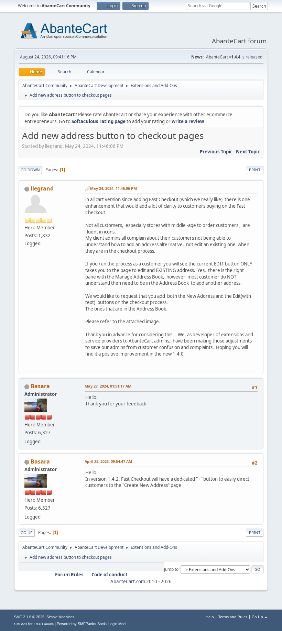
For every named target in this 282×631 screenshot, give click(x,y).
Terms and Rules (232, 616)
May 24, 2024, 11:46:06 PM (113, 188)
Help (210, 616)
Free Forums (44, 624)
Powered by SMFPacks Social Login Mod (91, 624)
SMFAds (20, 624)
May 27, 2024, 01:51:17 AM (108, 386)
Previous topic (216, 152)
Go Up (27, 532)
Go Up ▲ (260, 616)
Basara (40, 386)
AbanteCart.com (127, 581)
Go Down (30, 169)
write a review (188, 121)
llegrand (42, 188)
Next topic (248, 152)
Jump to (171, 569)
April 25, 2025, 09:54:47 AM (108, 461)
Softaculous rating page (99, 121)
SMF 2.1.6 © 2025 (29, 617)
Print (254, 169)
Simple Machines (60, 617)
